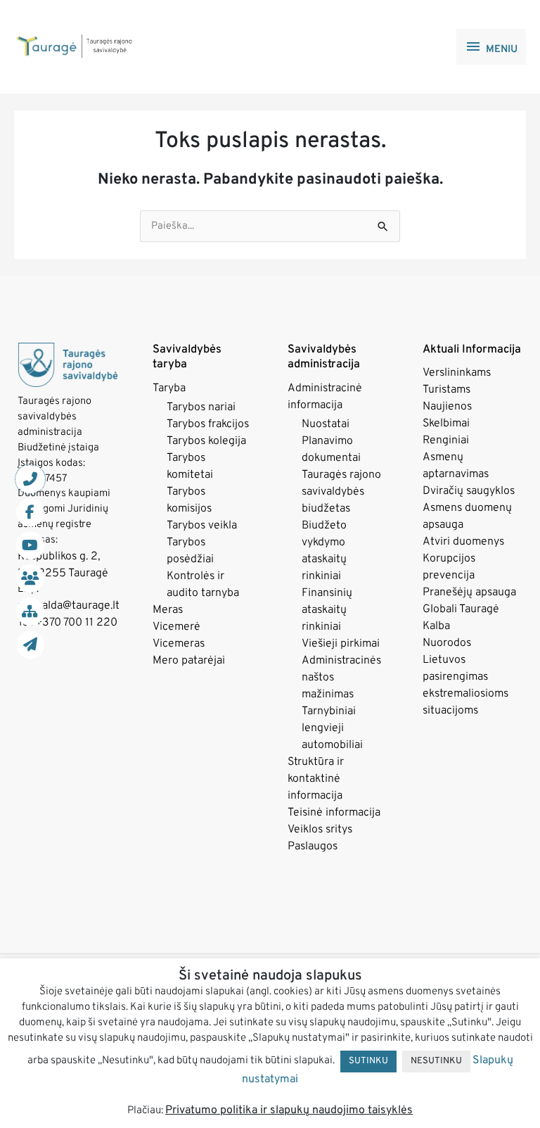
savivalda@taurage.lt (69, 606)
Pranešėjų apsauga (469, 592)
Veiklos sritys (320, 830)
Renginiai (446, 440)
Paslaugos (313, 846)
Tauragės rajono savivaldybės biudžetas (341, 492)
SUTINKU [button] (368, 1061)
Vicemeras (179, 644)
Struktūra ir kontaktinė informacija (316, 779)
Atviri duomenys (463, 542)
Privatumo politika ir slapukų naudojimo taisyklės (289, 1110)
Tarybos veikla (202, 526)
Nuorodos (447, 643)
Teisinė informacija (334, 813)
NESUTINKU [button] (436, 1061)
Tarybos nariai (201, 407)
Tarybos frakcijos (208, 424)
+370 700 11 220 (76, 623)
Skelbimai (446, 424)
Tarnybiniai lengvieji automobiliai (332, 728)
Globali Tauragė (461, 609)
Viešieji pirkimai (341, 644)
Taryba (169, 388)
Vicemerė (176, 627)
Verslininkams (457, 373)
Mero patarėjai (189, 661)
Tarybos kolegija (206, 441)
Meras (168, 610)
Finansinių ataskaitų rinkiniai (327, 610)
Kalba (436, 626)
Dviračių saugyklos (469, 491)
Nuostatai (325, 424)
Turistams (446, 390)
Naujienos (447, 407)
